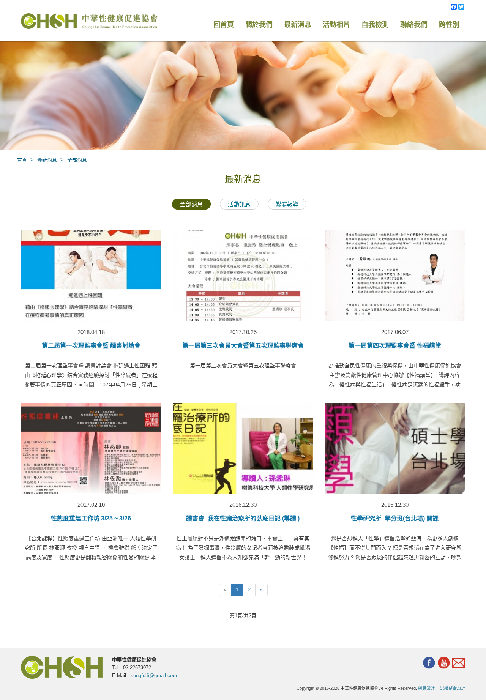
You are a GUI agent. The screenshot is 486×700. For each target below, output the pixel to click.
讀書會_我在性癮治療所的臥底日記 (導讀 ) (243, 518)
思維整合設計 (452, 688)
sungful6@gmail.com (154, 675)
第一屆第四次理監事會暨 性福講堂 (395, 345)
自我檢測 (375, 24)
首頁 (22, 160)
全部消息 (77, 160)
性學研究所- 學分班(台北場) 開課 (395, 518)
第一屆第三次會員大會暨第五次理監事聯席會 (243, 345)
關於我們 (259, 24)
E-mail (458, 663)
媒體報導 (287, 204)
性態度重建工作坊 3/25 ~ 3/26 (91, 518)
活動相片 (336, 24)
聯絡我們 (414, 24)
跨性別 (449, 24)
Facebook (429, 662)
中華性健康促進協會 (89, 21)
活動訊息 (239, 204)
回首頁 (223, 24)
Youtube (443, 662)
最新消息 (297, 24)
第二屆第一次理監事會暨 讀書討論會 (91, 345)
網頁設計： (428, 688)
